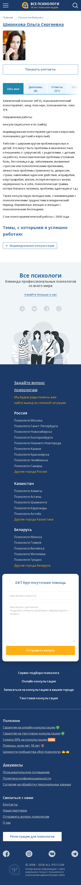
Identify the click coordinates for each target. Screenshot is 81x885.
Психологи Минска (28, 537)
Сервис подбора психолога (38, 673)
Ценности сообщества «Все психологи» (32, 752)
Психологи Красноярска (31, 454)
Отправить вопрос (40, 650)
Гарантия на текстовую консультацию (31, 733)
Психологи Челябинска (31, 460)
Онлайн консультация (39, 681)
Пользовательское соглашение (26, 772)
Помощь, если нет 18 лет (21, 746)
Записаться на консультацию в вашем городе (39, 690)
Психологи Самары (28, 466)
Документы (13, 765)
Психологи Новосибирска (33, 432)
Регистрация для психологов (32, 836)
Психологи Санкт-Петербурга (36, 426)
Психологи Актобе (27, 514)
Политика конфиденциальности (27, 778)
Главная (8, 17)
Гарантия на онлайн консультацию (29, 727)
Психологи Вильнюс (30, 17)
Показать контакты (40, 69)
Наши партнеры (15, 810)
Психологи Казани (27, 449)
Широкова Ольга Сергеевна (33, 24)
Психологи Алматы (28, 491)
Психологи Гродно (28, 560)
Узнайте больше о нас (40, 294)
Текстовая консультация (38, 698)
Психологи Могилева (29, 554)
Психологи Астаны (27, 497)
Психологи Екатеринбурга (33, 437)
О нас (7, 823)
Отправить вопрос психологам (26, 817)
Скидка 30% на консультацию (25, 740)
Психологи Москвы (28, 420)
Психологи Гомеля (27, 543)
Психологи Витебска (29, 548)
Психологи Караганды (30, 508)
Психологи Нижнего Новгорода (37, 443)
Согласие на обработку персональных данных (37, 784)
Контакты (10, 804)
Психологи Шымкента (30, 502)
